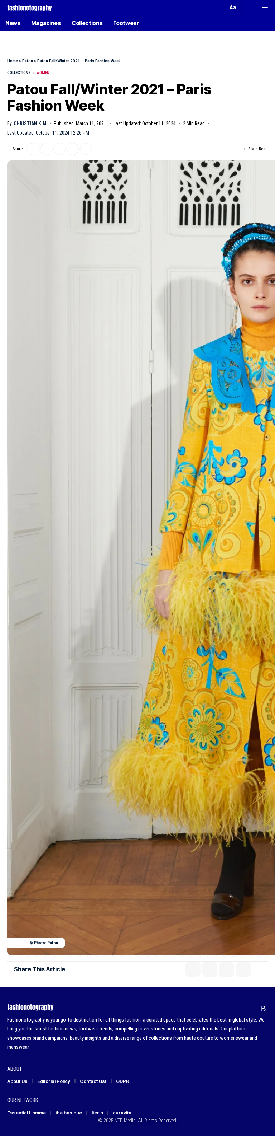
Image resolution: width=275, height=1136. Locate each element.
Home (12, 61)
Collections (19, 72)
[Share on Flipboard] (46, 149)
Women (42, 72)
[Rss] (263, 1008)
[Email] (59, 149)
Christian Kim (30, 123)
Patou (27, 61)
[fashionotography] (29, 7)
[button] (220, 7)
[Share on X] (33, 149)
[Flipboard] (250, 1008)
